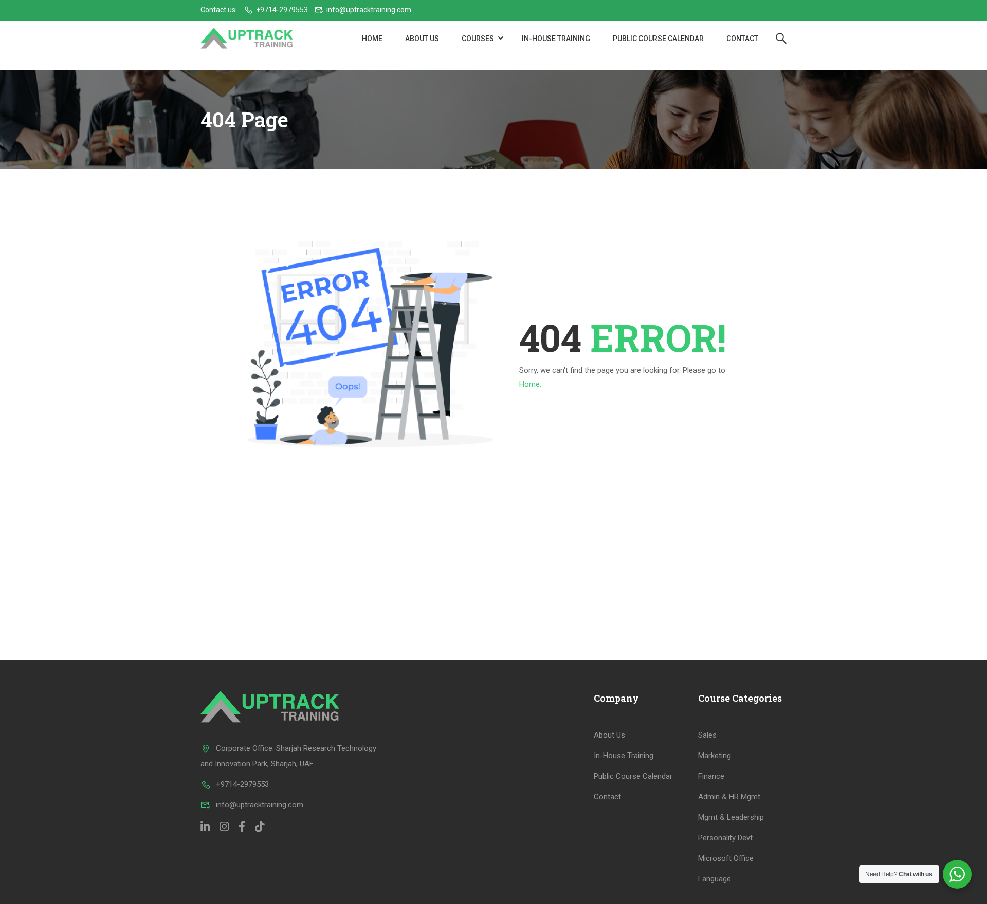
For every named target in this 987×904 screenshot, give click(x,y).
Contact (742, 38)
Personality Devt (725, 837)
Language (714, 878)
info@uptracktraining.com (368, 10)
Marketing (714, 755)
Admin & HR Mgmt (729, 796)
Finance (711, 776)
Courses (478, 38)
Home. (530, 384)
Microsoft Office (726, 858)
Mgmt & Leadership (731, 817)
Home (372, 38)
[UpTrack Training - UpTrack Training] (246, 38)
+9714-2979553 (282, 10)
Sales (707, 735)
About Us (422, 38)
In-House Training (556, 38)
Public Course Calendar (658, 38)
